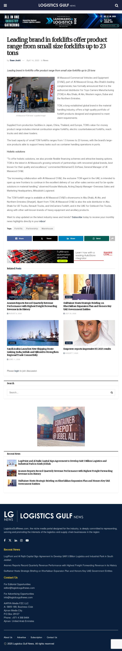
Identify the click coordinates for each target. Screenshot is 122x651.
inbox (42, 221)
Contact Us (52, 637)
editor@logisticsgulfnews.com (19, 587)
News (45, 60)
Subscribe (77, 217)
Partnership (32, 228)
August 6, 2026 (15, 313)
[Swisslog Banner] (61, 254)
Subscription (36, 637)
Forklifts (18, 228)
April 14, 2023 (33, 60)
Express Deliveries (20, 297)
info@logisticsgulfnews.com (18, 597)
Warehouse (47, 228)
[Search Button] (112, 392)
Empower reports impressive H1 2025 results (87, 348)
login (16, 370)
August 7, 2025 (71, 353)
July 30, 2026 (70, 313)
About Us (8, 637)
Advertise (21, 637)
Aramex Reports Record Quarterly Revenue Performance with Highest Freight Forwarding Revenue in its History (32, 306)
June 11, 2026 (14, 359)
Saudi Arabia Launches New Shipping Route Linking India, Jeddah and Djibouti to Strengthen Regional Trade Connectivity (33, 351)
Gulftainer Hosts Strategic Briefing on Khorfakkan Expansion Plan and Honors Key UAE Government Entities (87, 306)
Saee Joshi (15, 60)
